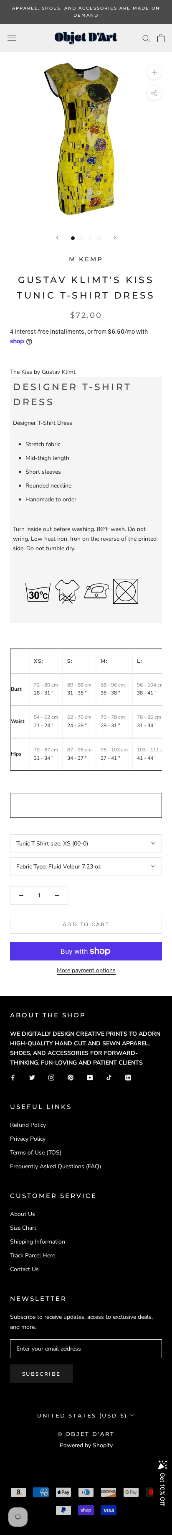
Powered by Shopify (86, 1445)
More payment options (86, 970)
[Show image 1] (73, 238)
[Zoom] (154, 72)
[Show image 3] (90, 238)
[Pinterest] (70, 1077)
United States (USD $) (82, 1415)
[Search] (146, 37)
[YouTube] (90, 1077)
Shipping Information (37, 1242)
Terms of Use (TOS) (35, 1153)
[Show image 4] (99, 238)
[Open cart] (160, 38)
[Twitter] (32, 1077)
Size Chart (23, 1228)
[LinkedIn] (128, 1077)
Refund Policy (28, 1125)
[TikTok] (109, 1077)
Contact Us (24, 1269)
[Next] (115, 238)
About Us (22, 1214)
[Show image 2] (81, 238)
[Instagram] (51, 1077)
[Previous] (57, 238)
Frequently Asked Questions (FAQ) (55, 1166)
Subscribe (41, 1374)
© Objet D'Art (86, 1433)
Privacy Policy (28, 1139)
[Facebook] (13, 1077)
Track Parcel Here (32, 1255)
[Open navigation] (12, 38)
